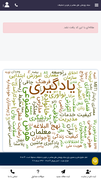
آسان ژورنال (55, 160)
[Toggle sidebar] (96, 5)
